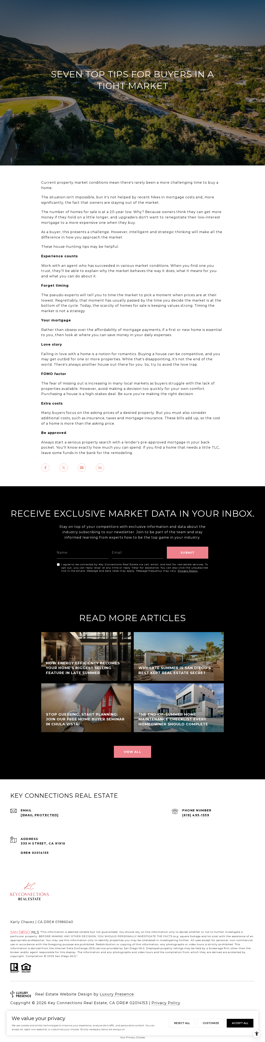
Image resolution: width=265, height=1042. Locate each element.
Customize (211, 1023)
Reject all (182, 1023)
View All (132, 752)
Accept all (240, 1023)
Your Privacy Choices (132, 1037)
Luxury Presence (117, 994)
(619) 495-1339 (195, 815)
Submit (188, 553)
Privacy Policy (188, 570)
